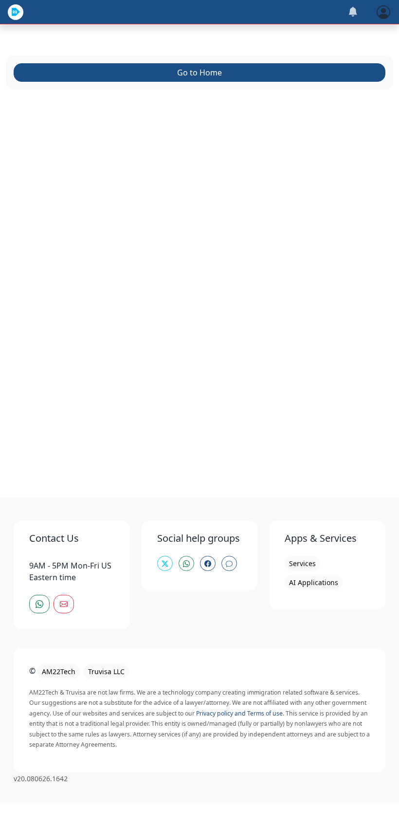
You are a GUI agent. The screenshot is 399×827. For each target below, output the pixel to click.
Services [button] (302, 563)
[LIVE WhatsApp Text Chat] (39, 604)
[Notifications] (352, 12)
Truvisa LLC (106, 671)
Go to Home (199, 72)
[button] (383, 11)
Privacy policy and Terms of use (239, 713)
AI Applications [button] (313, 582)
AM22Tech (58, 671)
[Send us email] (64, 604)
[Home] (15, 12)
